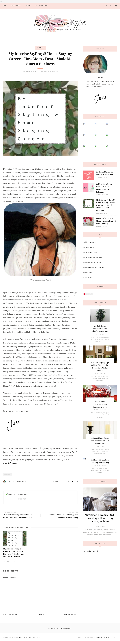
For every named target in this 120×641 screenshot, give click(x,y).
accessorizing (87, 277)
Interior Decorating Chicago (92, 262)
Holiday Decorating (89, 242)
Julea (9, 482)
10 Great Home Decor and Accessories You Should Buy (100, 441)
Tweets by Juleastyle (91, 551)
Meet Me (28, 6)
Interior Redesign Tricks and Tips (93, 267)
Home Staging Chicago (90, 252)
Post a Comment (9, 578)
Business (40, 48)
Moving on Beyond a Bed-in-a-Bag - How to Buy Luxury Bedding (100, 518)
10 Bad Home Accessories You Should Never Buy (100, 328)
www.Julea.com (10, 463)
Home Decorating (89, 247)
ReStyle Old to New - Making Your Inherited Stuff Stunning (106, 221)
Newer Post (70, 614)
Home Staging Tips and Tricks (92, 257)
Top (114, 637)
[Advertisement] (20, 595)
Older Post (11, 614)
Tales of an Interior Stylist (27, 637)
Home (5, 6)
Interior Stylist (87, 272)
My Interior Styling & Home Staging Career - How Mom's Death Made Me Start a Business (106, 205)
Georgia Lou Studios (102, 637)
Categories (15, 6)
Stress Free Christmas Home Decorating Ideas (100, 404)
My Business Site (42, 6)
